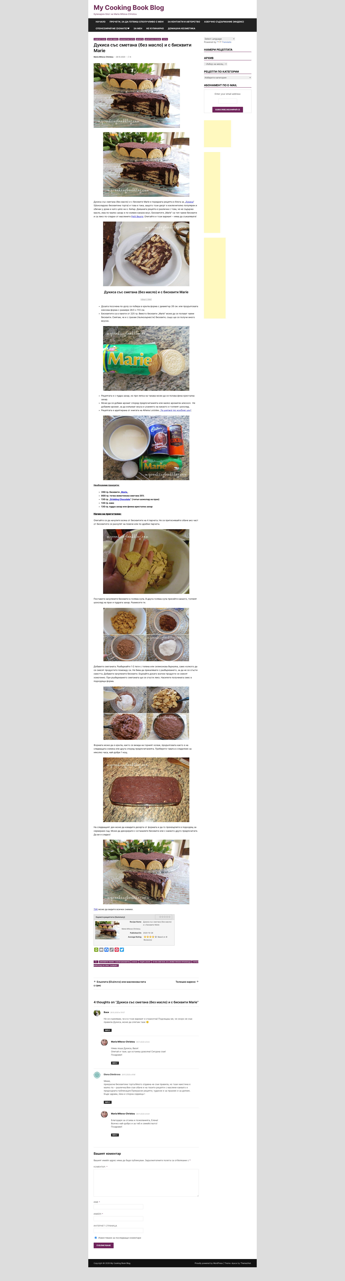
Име (97, 1202)
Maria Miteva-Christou (103, 57)
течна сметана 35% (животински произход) (171, 962)
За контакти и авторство (184, 21)
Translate (226, 42)
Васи (106, 1012)
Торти (165, 39)
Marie (124, 492)
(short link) (146, 299)
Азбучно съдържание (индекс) (224, 21)
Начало (101, 21)
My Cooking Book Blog (129, 7)
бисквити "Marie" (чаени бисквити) (115, 962)
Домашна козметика (181, 28)
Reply (107, 1030)
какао (134, 962)
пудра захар (145, 962)
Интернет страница (105, 1226)
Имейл (98, 1214)
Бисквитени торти (127, 39)
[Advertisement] (217, 133)
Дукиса (189, 201)
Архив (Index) (113, 39)
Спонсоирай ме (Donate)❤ (113, 28)
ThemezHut (246, 1263)
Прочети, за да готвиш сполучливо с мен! (137, 21)
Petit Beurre (137, 216)
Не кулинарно (155, 28)
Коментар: (101, 1167)
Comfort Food (100, 39)
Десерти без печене (152, 39)
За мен (138, 28)
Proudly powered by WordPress (209, 1263)
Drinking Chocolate (120, 499)
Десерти (140, 39)
